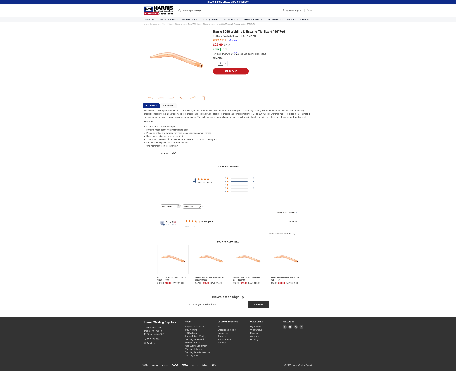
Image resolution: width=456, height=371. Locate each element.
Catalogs (254, 336)
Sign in (289, 10)
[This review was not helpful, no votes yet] (294, 233)
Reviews (254, 333)
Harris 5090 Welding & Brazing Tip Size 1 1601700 (247, 278)
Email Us (151, 343)
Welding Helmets (193, 349)
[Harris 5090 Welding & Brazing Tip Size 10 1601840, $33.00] (286, 259)
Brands (290, 20)
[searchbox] (168, 206)
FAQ (219, 326)
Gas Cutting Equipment (196, 346)
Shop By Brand (192, 355)
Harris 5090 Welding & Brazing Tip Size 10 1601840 (285, 278)
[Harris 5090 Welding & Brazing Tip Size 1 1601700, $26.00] (248, 259)
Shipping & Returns (227, 330)
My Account (256, 326)
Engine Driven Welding (195, 336)
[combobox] (287, 212)
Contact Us (223, 333)
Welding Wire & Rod (194, 339)
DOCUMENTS (168, 105)
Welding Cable (189, 20)
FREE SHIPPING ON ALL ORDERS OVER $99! (228, 2)
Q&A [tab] (174, 152)
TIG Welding (191, 333)
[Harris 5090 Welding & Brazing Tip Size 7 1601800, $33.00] (211, 259)
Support (304, 20)
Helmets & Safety (253, 20)
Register (299, 10)
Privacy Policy (224, 339)
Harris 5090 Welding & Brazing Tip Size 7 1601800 (209, 278)
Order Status (256, 330)
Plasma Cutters (192, 342)
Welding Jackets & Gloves (197, 352)
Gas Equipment (210, 20)
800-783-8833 (153, 338)
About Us (222, 336)
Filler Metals (231, 20)
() (310, 10)
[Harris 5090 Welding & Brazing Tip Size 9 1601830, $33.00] (173, 259)
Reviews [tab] (164, 153)
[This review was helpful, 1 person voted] (290, 233)
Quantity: (218, 58)
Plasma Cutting (168, 20)
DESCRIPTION (151, 105)
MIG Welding (191, 330)
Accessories (274, 20)
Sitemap (222, 342)
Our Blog (254, 339)
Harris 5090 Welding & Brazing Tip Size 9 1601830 (171, 278)
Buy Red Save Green (194, 326)
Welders (149, 20)
